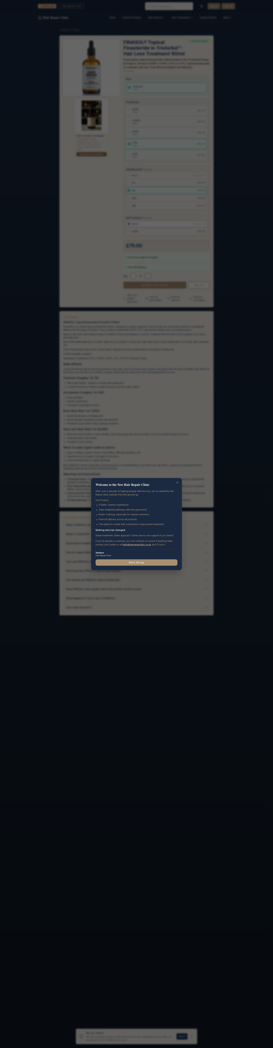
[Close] (177, 482)
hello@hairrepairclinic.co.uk (136, 544)
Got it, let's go (136, 562)
